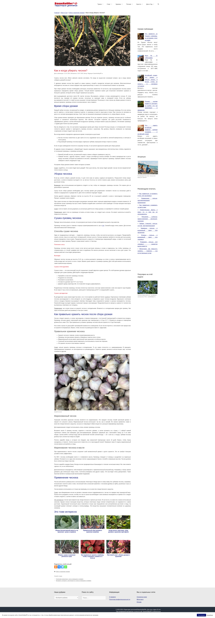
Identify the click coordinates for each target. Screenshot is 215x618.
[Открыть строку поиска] (158, 4)
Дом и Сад (149, 4)
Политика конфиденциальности (119, 599)
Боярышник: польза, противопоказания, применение (148, 200)
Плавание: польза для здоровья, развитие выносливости (148, 244)
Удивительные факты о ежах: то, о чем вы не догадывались (148, 212)
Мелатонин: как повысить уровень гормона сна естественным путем (148, 251)
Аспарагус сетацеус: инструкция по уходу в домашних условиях (73, 580)
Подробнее (209, 615)
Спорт (108, 4)
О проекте (112, 597)
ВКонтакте (140, 599)
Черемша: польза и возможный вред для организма (148, 230)
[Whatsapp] (65, 566)
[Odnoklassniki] (55, 566)
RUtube (139, 602)
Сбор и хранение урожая (76, 12)
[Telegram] (62, 566)
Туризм (100, 4)
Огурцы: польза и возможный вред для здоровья (148, 237)
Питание (128, 4)
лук (103, 225)
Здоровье (118, 4)
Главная (56, 12)
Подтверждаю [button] (201, 615)
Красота (138, 4)
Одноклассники (142, 597)
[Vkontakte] (59, 566)
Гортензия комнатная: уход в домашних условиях (69, 579)
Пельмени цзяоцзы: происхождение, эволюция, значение (148, 219)
